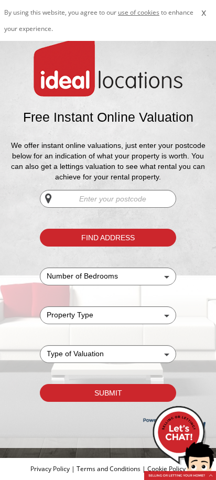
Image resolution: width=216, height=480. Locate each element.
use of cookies (138, 12)
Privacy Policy (50, 468)
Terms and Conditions (109, 468)
